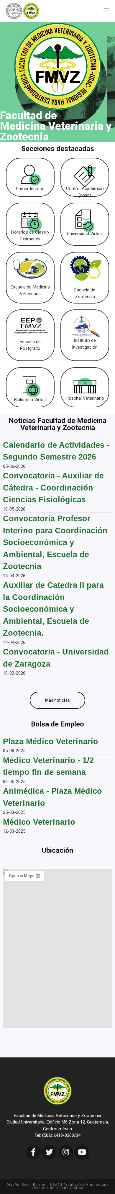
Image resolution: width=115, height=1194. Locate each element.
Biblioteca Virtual (30, 399)
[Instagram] (65, 1152)
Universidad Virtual (85, 233)
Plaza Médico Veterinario (50, 741)
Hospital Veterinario (85, 398)
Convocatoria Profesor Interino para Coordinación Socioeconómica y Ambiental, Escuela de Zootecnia (55, 542)
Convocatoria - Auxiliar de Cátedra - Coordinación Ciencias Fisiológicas (53, 487)
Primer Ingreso (30, 188)
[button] (57, 700)
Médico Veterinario (39, 822)
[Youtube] (82, 1152)
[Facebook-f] (33, 1152)
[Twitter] (49, 1152)
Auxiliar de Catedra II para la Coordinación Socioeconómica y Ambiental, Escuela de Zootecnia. (53, 609)
